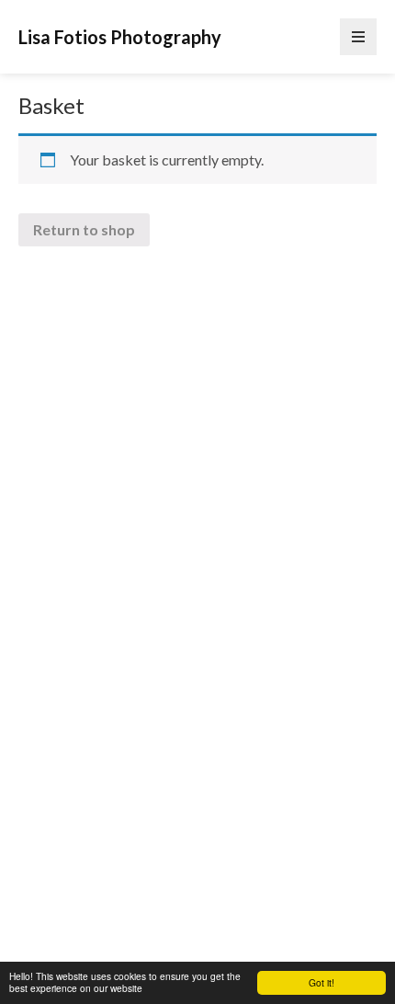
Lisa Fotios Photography (119, 37)
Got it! (321, 982)
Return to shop (84, 229)
